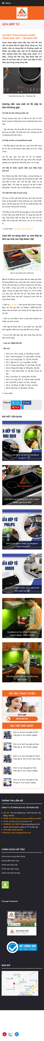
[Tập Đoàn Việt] (22, 13)
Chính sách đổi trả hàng (11, 873)
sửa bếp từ (14, 305)
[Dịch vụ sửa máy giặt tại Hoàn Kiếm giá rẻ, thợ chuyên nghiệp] (7, 770)
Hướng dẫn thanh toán (10, 861)
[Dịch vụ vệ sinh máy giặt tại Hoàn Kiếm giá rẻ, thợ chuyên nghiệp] (7, 747)
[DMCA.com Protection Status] (5, 888)
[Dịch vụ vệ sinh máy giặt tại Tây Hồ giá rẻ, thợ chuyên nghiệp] (7, 782)
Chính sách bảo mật (9, 865)
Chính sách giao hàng (10, 869)
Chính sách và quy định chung (13, 856)
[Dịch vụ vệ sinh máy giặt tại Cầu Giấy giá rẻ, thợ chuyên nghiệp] (7, 735)
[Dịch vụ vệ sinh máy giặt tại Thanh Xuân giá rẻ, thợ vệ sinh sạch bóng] (7, 759)
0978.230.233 (22, 719)
